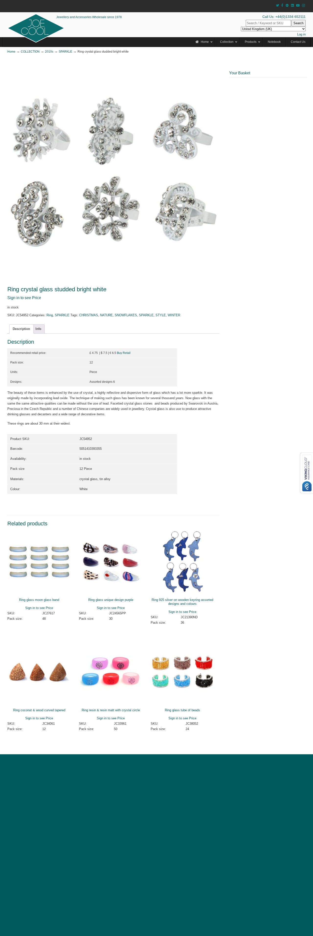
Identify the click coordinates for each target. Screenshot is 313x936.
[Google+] (287, 5)
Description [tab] (21, 329)
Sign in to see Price (24, 298)
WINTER (174, 315)
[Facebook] (282, 5)
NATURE (106, 315)
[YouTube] (298, 5)
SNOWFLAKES (126, 315)
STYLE (161, 315)
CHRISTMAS (88, 315)
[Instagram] (303, 5)
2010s (49, 51)
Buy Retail (124, 353)
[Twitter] (277, 5)
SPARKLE (65, 51)
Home (11, 51)
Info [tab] (38, 329)
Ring (49, 315)
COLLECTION (30, 51)
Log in (301, 34)
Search (298, 23)
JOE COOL (36, 28)
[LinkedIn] (292, 5)
